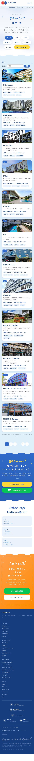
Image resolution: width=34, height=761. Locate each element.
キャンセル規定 (14, 727)
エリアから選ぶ (5, 633)
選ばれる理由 (5, 643)
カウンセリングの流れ (7, 667)
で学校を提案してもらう (17, 490)
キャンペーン (5, 692)
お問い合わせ (5, 675)
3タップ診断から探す (22, 47)
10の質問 (4, 645)
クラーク (7, 42)
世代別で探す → (7, 534)
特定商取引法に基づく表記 (8, 731)
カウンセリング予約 (17, 597)
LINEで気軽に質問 (17, 591)
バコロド (17, 42)
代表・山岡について (7, 653)
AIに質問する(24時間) (7, 662)
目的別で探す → (7, 532)
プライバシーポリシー (22, 731)
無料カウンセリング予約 (8, 670)
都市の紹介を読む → (9, 523)
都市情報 (4, 636)
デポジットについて (7, 677)
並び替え (4, 66)
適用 (27, 66)
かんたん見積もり (6, 672)
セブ (17, 38)
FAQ (3, 697)
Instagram (4, 734)
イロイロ (26, 42)
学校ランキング (5, 628)
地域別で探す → (7, 521)
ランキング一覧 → (8, 544)
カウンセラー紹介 (6, 665)
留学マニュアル (5, 689)
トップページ (5, 727)
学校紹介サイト (5, 626)
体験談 (3, 684)
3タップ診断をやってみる (17, 484)
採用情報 (4, 655)
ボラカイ (8, 47)
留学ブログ (4, 687)
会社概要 (4, 650)
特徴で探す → (7, 542)
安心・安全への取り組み (8, 648)
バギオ (25, 38)
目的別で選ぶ (5, 631)
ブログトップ (5, 694)
